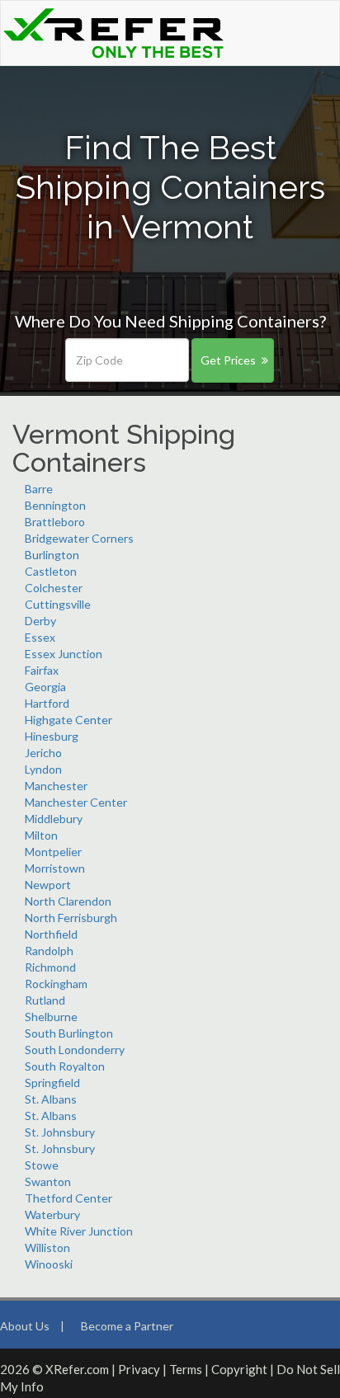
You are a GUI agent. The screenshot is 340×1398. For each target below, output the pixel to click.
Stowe (42, 1165)
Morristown (55, 868)
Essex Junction (63, 654)
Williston (47, 1247)
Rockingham (56, 984)
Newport (48, 885)
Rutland (45, 1000)
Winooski (49, 1264)
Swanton (48, 1181)
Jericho (43, 753)
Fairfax (42, 670)
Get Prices (228, 360)
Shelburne (51, 1017)
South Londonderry (75, 1050)
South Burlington (69, 1033)
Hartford (47, 703)
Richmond (50, 967)
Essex (40, 637)
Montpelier (53, 852)
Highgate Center (68, 720)
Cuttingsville (58, 604)
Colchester (54, 588)
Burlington (52, 555)
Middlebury (54, 819)
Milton (41, 835)
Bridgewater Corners (79, 538)
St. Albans (51, 1099)
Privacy (139, 1369)
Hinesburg (51, 736)
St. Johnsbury (60, 1132)
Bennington (55, 505)
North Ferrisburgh (71, 918)
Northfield (51, 934)
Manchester (56, 786)
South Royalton (65, 1066)
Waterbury (52, 1214)
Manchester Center (76, 802)
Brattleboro (55, 522)
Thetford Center (68, 1198)
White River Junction (79, 1231)
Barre (39, 489)
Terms (185, 1369)
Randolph (49, 951)
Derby (40, 621)
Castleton (51, 571)
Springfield (52, 1083)
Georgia (45, 687)
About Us (25, 1326)
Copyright (239, 1369)
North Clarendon (68, 901)
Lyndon (43, 769)
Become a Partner (127, 1326)
